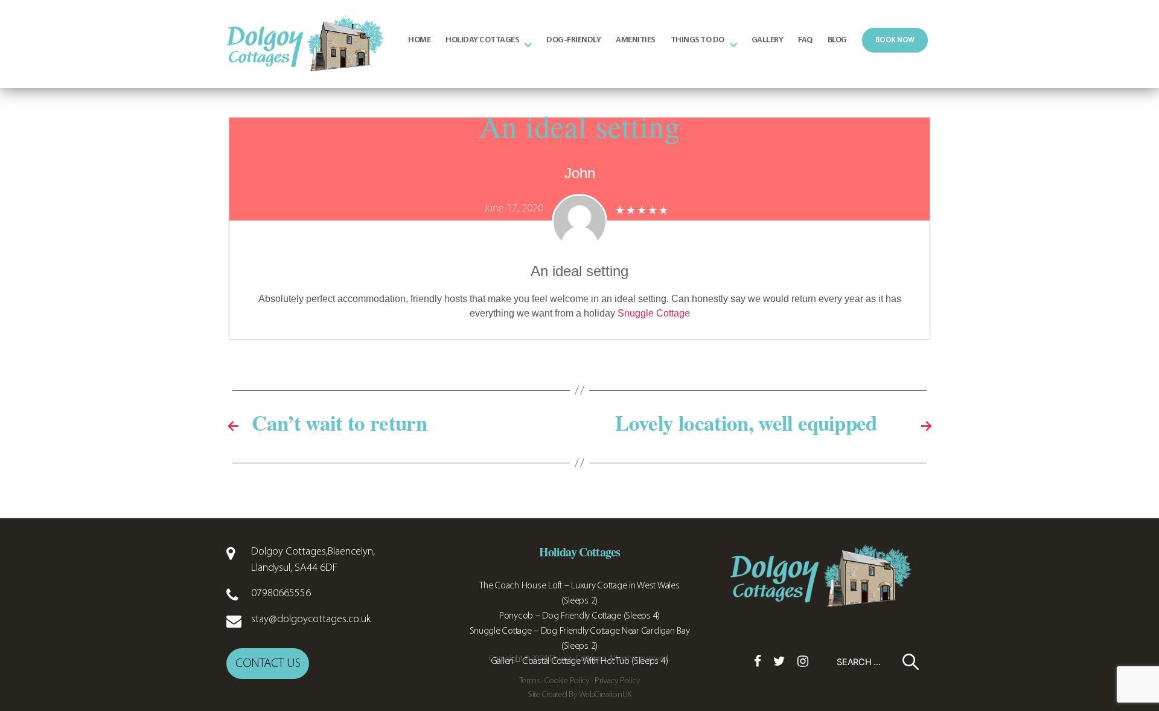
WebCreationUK (605, 695)
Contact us (267, 663)
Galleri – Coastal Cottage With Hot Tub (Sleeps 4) (579, 661)
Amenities (636, 40)
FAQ (805, 40)
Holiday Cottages (482, 40)
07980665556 (281, 593)
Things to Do (697, 40)
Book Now (895, 40)
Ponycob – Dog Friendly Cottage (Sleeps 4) (579, 616)
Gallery (768, 40)
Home (419, 40)
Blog (837, 40)
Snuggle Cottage (654, 313)
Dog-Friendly (573, 40)
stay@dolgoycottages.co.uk (311, 619)
